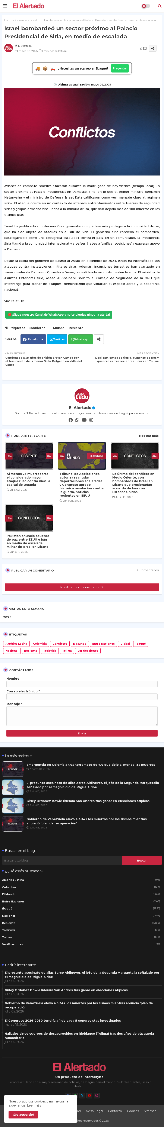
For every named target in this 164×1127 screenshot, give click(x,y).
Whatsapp (82, 339)
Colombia (40, 643)
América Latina (16, 643)
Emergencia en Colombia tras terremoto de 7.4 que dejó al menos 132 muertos (90, 765)
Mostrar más (149, 435)
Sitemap (150, 1111)
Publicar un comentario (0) (82, 587)
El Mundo (57, 328)
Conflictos (36, 328)
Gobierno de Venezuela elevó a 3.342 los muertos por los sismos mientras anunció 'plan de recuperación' (86, 821)
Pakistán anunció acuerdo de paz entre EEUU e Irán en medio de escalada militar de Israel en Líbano (28, 541)
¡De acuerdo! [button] (23, 1115)
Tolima (67, 650)
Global (125, 643)
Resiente (21, 20)
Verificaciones (88, 650)
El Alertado (80, 407)
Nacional (12, 650)
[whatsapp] (77, 420)
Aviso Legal (94, 1111)
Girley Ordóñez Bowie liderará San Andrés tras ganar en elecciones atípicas (87, 801)
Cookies (133, 1111)
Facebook (36, 339)
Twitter (59, 339)
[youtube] (84, 420)
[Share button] (99, 339)
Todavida (49, 650)
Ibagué (141, 643)
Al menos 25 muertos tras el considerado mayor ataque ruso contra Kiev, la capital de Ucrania (28, 479)
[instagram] (91, 420)
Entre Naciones (103, 643)
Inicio (8, 20)
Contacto (115, 1111)
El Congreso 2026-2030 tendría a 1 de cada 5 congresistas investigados (63, 1021)
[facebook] (71, 420)
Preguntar (120, 68)
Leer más (34, 1105)
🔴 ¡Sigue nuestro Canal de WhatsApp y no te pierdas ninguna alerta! (59, 314)
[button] (159, 6)
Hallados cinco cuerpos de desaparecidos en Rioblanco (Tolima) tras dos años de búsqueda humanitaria (79, 1036)
